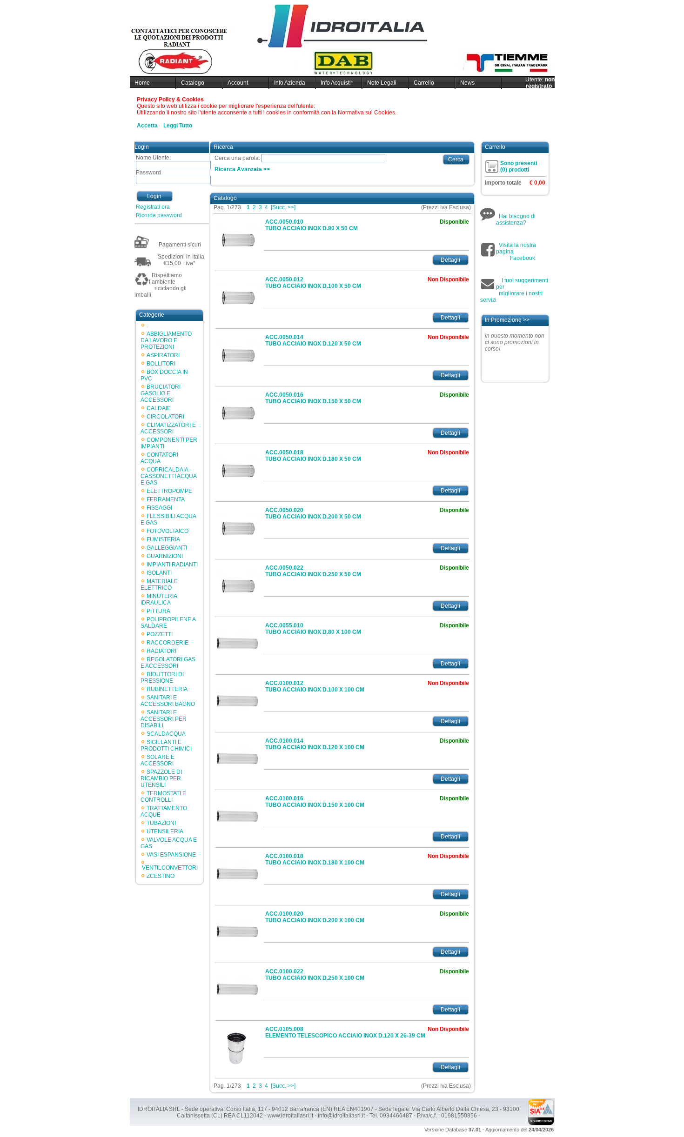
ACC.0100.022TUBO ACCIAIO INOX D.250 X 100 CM (314, 974)
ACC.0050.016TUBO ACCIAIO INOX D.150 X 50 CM (313, 398)
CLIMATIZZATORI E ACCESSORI (168, 428)
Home (142, 83)
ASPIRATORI (163, 355)
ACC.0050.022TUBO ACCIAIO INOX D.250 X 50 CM (313, 571)
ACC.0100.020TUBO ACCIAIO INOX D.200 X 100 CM (314, 917)
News (467, 83)
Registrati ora (153, 207)
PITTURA (158, 611)
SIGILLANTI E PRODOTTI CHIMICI (166, 745)
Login (154, 196)
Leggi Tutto (177, 125)
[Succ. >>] (283, 207)
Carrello (424, 83)
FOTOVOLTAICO (167, 531)
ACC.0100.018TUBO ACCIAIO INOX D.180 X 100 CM (314, 859)
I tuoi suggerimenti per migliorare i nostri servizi (514, 290)
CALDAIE (159, 408)
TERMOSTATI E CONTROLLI (163, 796)
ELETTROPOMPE (169, 491)
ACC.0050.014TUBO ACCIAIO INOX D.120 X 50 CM (313, 340)
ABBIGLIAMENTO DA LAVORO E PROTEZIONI (166, 340)
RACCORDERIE (167, 642)
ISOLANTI (159, 573)
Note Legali (381, 83)
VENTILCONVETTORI (170, 867)
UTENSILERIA (165, 831)
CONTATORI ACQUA (159, 458)
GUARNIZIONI (165, 556)
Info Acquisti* (337, 83)
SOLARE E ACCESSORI (157, 760)
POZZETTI (160, 634)
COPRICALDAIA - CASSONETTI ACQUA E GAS (168, 476)
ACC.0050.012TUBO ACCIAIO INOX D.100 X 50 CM (313, 282)
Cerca (455, 159)
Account (238, 83)
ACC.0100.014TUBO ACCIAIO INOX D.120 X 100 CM (314, 744)
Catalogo (192, 83)
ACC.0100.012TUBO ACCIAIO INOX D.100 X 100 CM (314, 686)
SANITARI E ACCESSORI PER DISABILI (164, 719)
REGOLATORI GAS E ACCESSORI (168, 662)
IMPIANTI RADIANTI (172, 564)
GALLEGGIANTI (167, 548)
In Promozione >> (507, 320)
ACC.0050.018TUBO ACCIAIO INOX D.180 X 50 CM (313, 455)
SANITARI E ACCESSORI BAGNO (168, 700)
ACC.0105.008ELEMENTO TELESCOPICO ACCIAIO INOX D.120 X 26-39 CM (345, 1032)
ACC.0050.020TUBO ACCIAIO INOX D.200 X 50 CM (313, 513)
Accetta (147, 125)
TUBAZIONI (161, 823)
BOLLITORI (161, 363)
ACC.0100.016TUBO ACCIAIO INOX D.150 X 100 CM (314, 801)
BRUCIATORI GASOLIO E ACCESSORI (161, 393)
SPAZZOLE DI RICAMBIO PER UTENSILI (161, 778)
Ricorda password (159, 215)
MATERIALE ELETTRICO (159, 584)
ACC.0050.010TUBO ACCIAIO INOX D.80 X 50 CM (311, 225)
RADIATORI (161, 651)
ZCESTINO (160, 876)
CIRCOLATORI (165, 416)
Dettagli (450, 260)
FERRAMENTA (166, 499)
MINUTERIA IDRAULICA (159, 599)
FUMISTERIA (163, 539)
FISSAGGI (159, 508)
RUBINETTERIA (167, 689)
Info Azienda (289, 83)
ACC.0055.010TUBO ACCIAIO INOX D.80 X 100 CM (313, 628)
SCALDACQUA (166, 734)
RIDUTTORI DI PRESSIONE (162, 677)
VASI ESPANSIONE (171, 854)
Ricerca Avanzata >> (242, 169)
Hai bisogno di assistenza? (516, 219)
